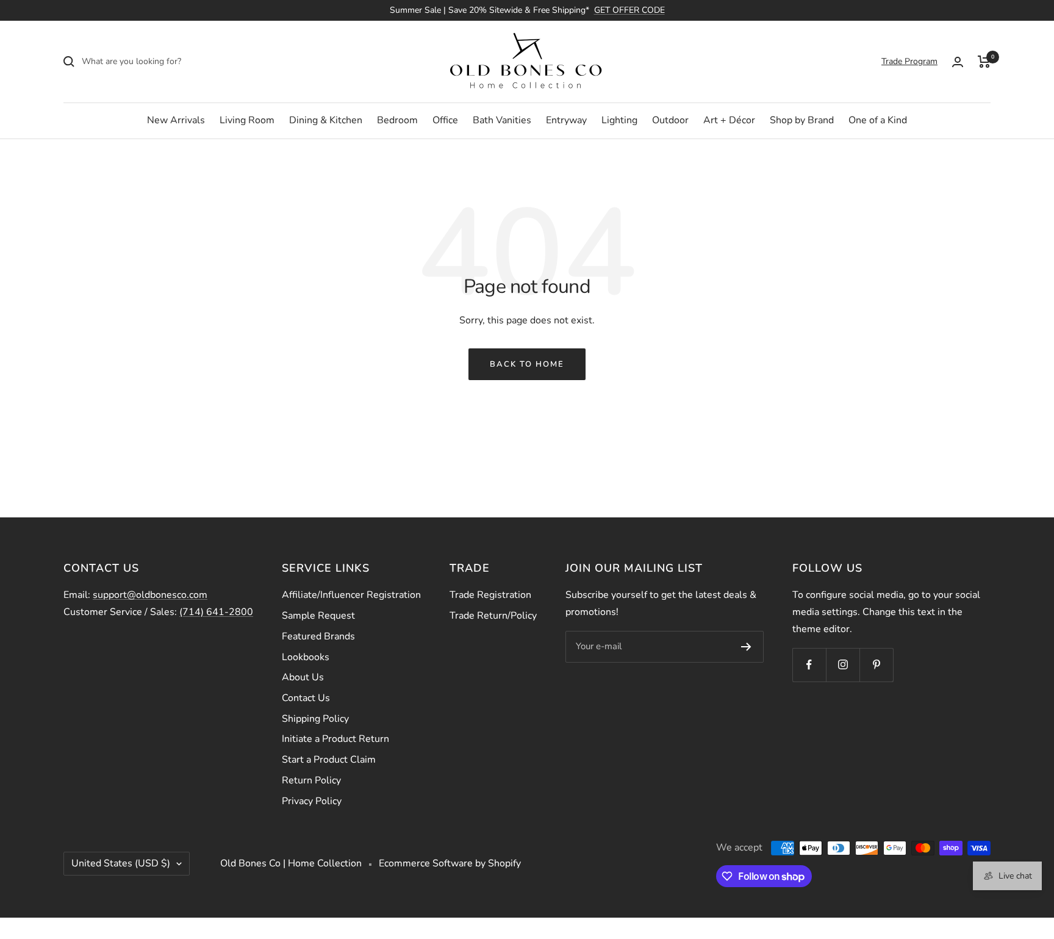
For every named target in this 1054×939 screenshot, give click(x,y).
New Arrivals (176, 120)
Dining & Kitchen (325, 120)
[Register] (746, 646)
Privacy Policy (312, 801)
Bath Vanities (502, 120)
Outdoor (670, 120)
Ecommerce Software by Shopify (450, 863)
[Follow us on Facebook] (809, 665)
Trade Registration (490, 595)
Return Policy (311, 780)
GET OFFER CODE (629, 10)
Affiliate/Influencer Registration (351, 595)
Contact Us (306, 698)
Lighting (619, 120)
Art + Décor (729, 120)
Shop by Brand (802, 120)
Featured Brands (318, 636)
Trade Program (909, 61)
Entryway (566, 120)
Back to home (527, 364)
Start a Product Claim (329, 759)
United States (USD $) (120, 863)
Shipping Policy (315, 718)
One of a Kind (877, 120)
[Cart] (984, 62)
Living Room (247, 120)
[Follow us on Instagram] (842, 665)
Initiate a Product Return (335, 739)
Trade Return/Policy (493, 615)
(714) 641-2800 (216, 612)
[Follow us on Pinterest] (876, 665)
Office (445, 120)
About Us (303, 677)
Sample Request (318, 615)
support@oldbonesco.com (150, 595)
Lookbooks (305, 657)
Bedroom (397, 120)
